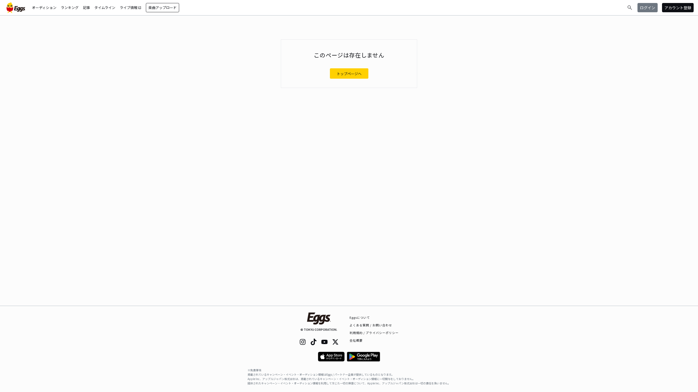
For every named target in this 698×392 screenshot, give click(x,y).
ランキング (70, 7)
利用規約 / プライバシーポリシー (374, 332)
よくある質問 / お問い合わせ (371, 325)
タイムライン (104, 7)
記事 (86, 7)
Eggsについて (360, 317)
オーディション (44, 7)
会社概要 (356, 340)
